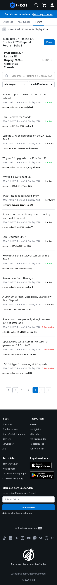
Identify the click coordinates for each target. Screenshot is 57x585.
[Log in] (52, 5)
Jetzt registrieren (43, 14)
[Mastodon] (35, 538)
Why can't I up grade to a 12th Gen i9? (24, 158)
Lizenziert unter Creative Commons (29, 573)
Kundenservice (10, 429)
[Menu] (4, 5)
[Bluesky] (40, 538)
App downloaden (40, 458)
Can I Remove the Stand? (16, 117)
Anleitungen (24, 21)
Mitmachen (35, 434)
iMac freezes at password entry (20, 195)
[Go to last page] (48, 390)
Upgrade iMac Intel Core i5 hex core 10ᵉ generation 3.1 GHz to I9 (25, 343)
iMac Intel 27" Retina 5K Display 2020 (29, 29)
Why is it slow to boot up (16, 177)
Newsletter (8, 443)
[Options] (4, 29)
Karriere (6, 438)
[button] (36, 5)
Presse (33, 424)
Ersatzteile (7, 21)
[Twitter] (16, 538)
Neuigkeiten (36, 429)
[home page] (19, 5)
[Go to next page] (42, 390)
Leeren (45, 60)
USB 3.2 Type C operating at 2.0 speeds (24, 364)
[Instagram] (22, 538)
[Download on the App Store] (41, 465)
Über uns (7, 424)
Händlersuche (37, 443)
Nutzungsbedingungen (14, 473)
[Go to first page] (8, 390)
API (4, 448)
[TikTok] (4, 538)
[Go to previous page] (15, 390)
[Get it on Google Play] (42, 475)
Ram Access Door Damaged (18, 278)
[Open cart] (44, 5)
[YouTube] (29, 538)
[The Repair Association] (52, 538)
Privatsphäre (8, 468)
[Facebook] (10, 538)
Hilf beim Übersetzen (26, 528)
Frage (49, 42)
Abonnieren (28, 507)
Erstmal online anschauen (18, 513)
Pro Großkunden (38, 438)
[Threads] (46, 538)
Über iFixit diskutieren (13, 434)
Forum (38, 21)
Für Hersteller (37, 448)
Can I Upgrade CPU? (14, 237)
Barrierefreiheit (10, 463)
